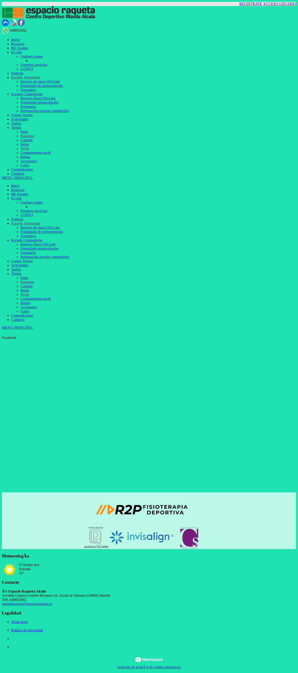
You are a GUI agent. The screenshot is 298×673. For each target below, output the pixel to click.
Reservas (17, 190)
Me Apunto (19, 194)
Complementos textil (35, 299)
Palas (24, 278)
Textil (24, 295)
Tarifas (16, 269)
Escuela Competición (26, 240)
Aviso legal (19, 622)
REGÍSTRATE (250, 4)
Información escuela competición (44, 257)
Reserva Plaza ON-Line (38, 244)
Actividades (20, 265)
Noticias (17, 219)
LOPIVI (26, 215)
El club (16, 198)
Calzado (26, 286)
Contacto (17, 320)
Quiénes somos (31, 202)
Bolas (24, 290)
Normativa (28, 236)
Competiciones (22, 315)
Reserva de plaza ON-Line (40, 228)
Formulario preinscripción (39, 248)
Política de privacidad (27, 630)
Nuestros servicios (33, 211)
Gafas (24, 311)
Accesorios (28, 307)
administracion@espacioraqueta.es (27, 604)
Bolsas (25, 303)
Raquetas (27, 282)
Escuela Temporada (25, 223)
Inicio (15, 186)
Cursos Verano (22, 261)
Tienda (16, 274)
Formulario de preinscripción (41, 232)
